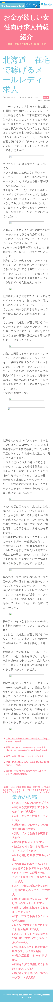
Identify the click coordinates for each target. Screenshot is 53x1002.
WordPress (23, 994)
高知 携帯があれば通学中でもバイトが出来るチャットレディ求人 (38, 790)
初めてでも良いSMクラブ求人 (31, 802)
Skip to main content (12, 6)
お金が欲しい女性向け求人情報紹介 (26, 26)
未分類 (46, 97)
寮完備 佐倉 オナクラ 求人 (29, 842)
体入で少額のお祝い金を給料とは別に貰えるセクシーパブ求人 (31, 890)
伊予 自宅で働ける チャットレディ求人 (25, 756)
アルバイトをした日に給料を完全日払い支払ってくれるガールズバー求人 (30, 938)
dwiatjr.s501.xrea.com (30, 97)
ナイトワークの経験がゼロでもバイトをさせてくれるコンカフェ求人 (31, 877)
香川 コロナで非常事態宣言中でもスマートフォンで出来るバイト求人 (14, 790)
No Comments (45, 100)
